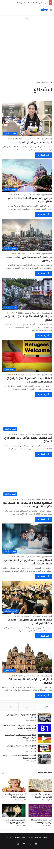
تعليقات (9, 707)
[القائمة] (3, 11)
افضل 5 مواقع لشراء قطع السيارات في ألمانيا (21, 747)
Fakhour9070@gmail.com (41, 139)
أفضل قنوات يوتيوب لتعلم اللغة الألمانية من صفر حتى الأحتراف (20, 736)
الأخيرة (27, 707)
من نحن (30, 837)
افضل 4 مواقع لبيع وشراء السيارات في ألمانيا (21, 716)
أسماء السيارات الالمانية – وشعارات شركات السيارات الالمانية (19, 757)
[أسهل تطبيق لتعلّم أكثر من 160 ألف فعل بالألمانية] (40, 785)
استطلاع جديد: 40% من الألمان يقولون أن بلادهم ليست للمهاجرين (29, 380)
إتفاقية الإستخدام (20, 837)
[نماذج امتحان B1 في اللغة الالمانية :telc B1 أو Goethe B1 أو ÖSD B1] (44, 728)
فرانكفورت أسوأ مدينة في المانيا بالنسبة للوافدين (29, 259)
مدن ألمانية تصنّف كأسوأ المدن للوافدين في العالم (27, 318)
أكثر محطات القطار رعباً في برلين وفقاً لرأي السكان (28, 439)
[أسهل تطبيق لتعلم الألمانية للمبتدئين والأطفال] (13, 785)
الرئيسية (47, 82)
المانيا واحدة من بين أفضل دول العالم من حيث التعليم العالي (29, 621)
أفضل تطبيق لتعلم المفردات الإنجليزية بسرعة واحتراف (41, 821)
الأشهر (45, 707)
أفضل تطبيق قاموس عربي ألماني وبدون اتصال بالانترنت (15, 821)
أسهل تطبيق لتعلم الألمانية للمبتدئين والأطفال (32, 2)
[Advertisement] (27, 47)
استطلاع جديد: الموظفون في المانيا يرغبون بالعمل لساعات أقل (28, 562)
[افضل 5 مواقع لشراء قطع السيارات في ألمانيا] (44, 748)
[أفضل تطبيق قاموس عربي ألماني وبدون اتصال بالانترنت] (13, 810)
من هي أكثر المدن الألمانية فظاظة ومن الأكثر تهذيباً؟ (30, 200)
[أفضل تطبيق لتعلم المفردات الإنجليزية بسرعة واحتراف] (40, 810)
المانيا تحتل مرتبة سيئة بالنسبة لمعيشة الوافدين (30, 681)
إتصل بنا (10, 837)
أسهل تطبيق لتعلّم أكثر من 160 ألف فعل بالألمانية (42, 796)
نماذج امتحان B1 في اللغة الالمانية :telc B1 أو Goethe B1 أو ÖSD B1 (19, 727)
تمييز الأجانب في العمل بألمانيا (35, 142)
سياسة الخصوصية (41, 837)
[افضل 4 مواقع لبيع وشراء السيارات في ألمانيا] (44, 717)
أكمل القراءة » (43, 155)
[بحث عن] (51, 11)
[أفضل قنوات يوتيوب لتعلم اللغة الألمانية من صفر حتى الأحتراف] (44, 738)
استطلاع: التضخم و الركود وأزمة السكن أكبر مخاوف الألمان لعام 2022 (27, 505)
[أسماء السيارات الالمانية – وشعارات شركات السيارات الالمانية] (44, 759)
